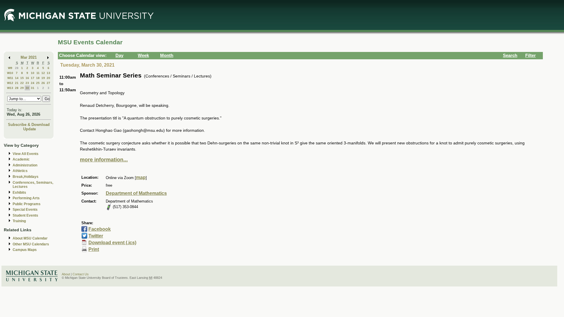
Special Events (25, 210)
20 (48, 78)
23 (27, 83)
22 (22, 83)
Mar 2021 (29, 57)
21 (17, 83)
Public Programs (27, 204)
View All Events (25, 154)
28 (17, 68)
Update (29, 129)
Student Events (25, 215)
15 (22, 78)
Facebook (99, 229)
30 (27, 88)
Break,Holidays (25, 177)
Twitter (95, 235)
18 (38, 78)
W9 (10, 68)
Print (93, 249)
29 (22, 88)
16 (27, 78)
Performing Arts (26, 198)
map (141, 177)
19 (43, 78)
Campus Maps (25, 250)
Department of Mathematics (136, 193)
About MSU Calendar (30, 238)
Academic (21, 159)
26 (43, 83)
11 (38, 73)
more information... (104, 160)
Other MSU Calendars (31, 244)
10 (32, 73)
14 (17, 78)
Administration (25, 165)
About (66, 274)
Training (19, 221)
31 (32, 88)
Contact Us (81, 274)
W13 (10, 88)
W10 (10, 73)
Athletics (20, 171)
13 (48, 73)
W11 (10, 78)
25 (38, 83)
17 (32, 78)
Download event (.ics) (112, 242)
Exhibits (19, 192)
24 (32, 83)
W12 (10, 83)
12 (43, 73)
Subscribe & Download (29, 124)
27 (48, 83)
